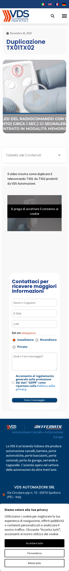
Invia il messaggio (34, 400)
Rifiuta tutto (34, 563)
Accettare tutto (34, 543)
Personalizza (34, 553)
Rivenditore (46, 339)
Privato (19, 346)
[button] (52, 16)
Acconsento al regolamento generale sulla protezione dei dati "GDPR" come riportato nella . (35, 382)
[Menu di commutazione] (64, 16)
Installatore (23, 339)
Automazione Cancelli (27, 432)
